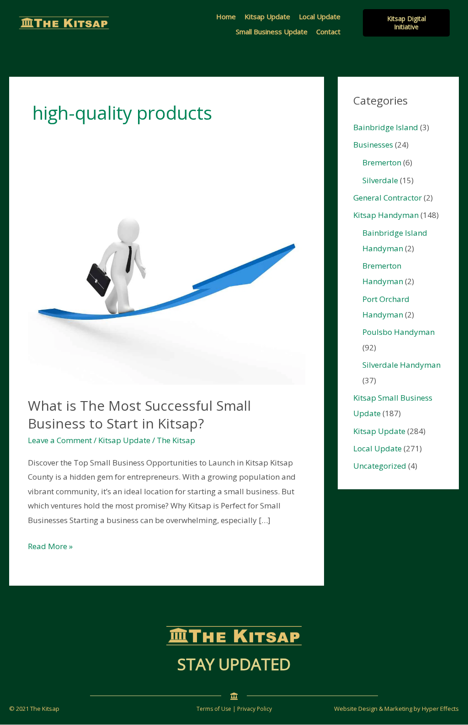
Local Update (319, 16)
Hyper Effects (440, 708)
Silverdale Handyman (401, 365)
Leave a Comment (60, 440)
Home (226, 16)
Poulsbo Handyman (398, 332)
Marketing (398, 708)
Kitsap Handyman (386, 215)
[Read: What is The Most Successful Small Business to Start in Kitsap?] (166, 280)
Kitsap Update (267, 16)
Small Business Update (272, 31)
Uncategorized (379, 465)
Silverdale (380, 180)
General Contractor (387, 197)
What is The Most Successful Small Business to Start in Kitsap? (139, 414)
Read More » (50, 547)
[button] (406, 23)
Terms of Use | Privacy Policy (234, 709)
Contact (328, 31)
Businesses (373, 144)
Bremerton (381, 162)
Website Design (356, 708)
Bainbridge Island (385, 127)
